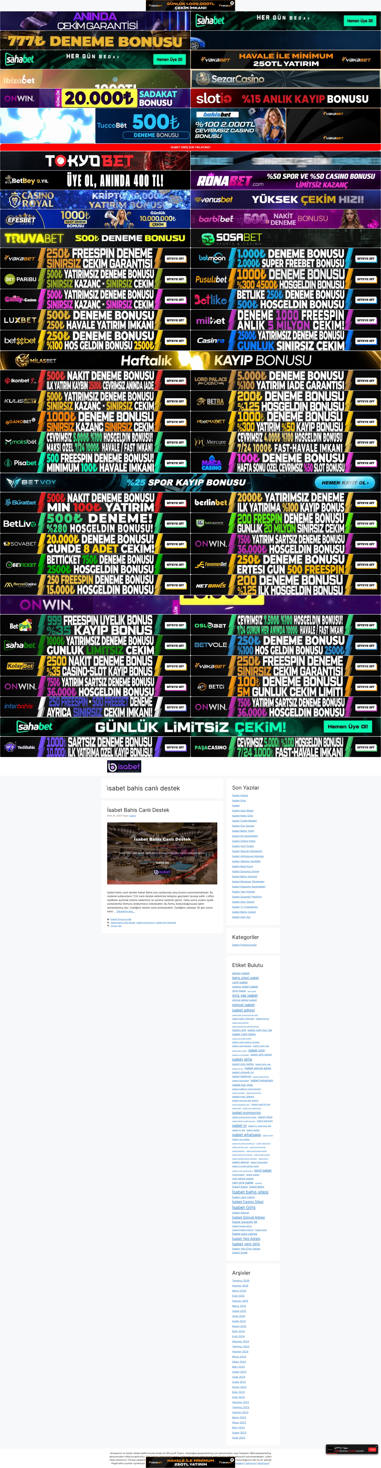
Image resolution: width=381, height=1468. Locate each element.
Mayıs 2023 (239, 1417)
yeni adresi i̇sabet (243, 1178)
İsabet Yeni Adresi (246, 1239)
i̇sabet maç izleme (243, 1096)
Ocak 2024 (238, 1376)
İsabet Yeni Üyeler (243, 846)
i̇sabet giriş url (237, 1069)
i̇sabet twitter (253, 1130)
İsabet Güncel (240, 1212)
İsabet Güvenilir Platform (247, 896)
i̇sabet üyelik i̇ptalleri (262, 1155)
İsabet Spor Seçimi (243, 901)
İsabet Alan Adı (241, 917)
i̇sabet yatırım (268, 1135)
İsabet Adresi (240, 795)
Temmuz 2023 (240, 1407)
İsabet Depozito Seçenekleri (249, 886)
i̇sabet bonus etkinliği (240, 1023)
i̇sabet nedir (236, 1108)
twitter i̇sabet (252, 1174)
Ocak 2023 (238, 1437)
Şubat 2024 (239, 1371)
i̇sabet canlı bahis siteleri (241, 1039)
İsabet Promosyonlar (121, 919)
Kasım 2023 (239, 1387)
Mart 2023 (238, 1427)
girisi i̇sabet (239, 990)
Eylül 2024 (238, 1336)
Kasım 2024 (239, 1326)
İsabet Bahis (256, 1186)
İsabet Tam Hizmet (243, 891)
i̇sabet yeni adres (241, 1139)
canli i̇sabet (240, 982)
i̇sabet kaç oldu (242, 1085)
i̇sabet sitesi (265, 1117)
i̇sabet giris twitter (243, 1064)
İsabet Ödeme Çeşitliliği (246, 861)
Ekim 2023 (238, 1392)
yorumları (258, 1183)
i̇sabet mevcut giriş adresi (245, 1100)
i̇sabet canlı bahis (244, 1034)
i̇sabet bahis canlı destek (123, 922)
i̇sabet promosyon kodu (244, 1117)
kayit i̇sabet (263, 1170)
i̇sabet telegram (265, 1121)
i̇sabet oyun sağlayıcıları (252, 1108)
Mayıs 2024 (239, 1356)
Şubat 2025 (239, 1311)
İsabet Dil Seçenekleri (245, 836)
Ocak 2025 (238, 1316)
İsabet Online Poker (244, 841)
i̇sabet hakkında (241, 1076)
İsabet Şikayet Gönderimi (247, 851)
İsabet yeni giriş (246, 1244)
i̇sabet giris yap (263, 1064)
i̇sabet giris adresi (261, 1054)
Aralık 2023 (239, 1382)
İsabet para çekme (244, 1234)
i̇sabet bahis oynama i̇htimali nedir (245, 1015)
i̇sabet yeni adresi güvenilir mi (243, 1143)
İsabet (236, 805)
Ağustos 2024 (240, 1341)
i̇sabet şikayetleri (259, 1162)
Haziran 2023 (240, 1412)
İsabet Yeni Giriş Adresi (246, 1248)
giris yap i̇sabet (245, 995)
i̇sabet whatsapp (246, 1134)
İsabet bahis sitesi (250, 1192)
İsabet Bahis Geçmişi (244, 876)
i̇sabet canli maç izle (260, 1030)
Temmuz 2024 (240, 1346)
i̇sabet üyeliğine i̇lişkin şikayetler (244, 1159)
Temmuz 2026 (240, 1280)
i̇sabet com (256, 1050)
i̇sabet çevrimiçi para (240, 1147)
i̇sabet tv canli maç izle (259, 1126)
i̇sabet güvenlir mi (243, 1072)
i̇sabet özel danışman (258, 1147)
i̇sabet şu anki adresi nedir (245, 1166)
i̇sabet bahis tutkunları (243, 1018)
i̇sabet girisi (242, 1059)
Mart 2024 (238, 1366)
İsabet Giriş (239, 800)
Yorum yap (116, 926)
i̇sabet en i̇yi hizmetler (240, 1055)
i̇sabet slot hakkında (166, 922)
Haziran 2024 (240, 1351)
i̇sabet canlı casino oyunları (245, 1042)
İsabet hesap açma (242, 1226)
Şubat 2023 (239, 1432)
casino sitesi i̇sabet (245, 986)
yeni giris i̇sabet (242, 1182)
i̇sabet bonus (262, 1018)
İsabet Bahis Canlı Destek (138, 810)
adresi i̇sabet (241, 973)
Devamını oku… (126, 911)
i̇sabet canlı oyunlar (239, 1051)
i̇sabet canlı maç (261, 1046)
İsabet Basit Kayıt (242, 866)
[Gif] (190, 360)
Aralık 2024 (239, 1321)
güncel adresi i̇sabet (244, 1000)
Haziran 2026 (240, 1285)
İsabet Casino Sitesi (247, 1202)
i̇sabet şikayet (240, 1162)
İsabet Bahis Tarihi (243, 830)
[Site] (95, 258)
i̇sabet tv (239, 1125)
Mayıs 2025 (239, 1306)
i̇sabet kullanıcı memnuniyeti (246, 1089)
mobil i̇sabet (238, 1174)
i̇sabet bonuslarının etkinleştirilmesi (245, 1026)
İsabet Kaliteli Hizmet (243, 1230)
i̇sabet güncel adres (258, 1068)
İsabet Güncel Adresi (248, 1217)
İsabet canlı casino (243, 1197)
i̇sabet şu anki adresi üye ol (242, 1171)
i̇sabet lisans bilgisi (253, 1093)
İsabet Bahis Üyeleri (244, 912)
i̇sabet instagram (261, 1080)
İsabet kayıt (261, 1230)
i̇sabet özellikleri (238, 1151)
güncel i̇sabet (243, 1005)
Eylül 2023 (238, 1397)
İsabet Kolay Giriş (242, 815)
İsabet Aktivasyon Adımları (248, 856)
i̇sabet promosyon (145, 922)
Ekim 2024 (238, 1331)
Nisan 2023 (239, 1422)
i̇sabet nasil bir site (260, 1104)
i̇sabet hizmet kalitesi (261, 1077)
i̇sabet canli (239, 1030)
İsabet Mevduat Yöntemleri (248, 881)
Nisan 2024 (239, 1361)
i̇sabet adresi (243, 1010)
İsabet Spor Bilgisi (242, 810)
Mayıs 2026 (239, 1290)
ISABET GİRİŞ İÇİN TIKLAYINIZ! (190, 147)
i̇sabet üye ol (263, 1159)
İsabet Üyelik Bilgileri (244, 820)
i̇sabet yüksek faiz (263, 1143)
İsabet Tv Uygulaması (245, 906)
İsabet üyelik (240, 1252)
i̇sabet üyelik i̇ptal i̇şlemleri (242, 1155)
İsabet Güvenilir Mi (244, 1222)
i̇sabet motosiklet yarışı (241, 1105)
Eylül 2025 (238, 1295)
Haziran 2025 (240, 1300)
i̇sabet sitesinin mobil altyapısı (243, 1121)
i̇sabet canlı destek (241, 1046)
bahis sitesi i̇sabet (245, 978)
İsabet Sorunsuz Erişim (245, 871)
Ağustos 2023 (240, 1402)
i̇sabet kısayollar (238, 1093)
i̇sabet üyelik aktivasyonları (256, 1151)
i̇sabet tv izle (238, 1130)
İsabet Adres (240, 1186)
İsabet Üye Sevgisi (243, 825)
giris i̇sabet (252, 991)
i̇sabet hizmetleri (240, 1080)
